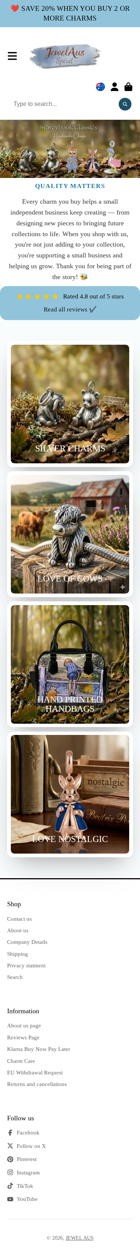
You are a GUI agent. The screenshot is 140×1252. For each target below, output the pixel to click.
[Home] (65, 56)
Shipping (17, 954)
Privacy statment (26, 965)
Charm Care (21, 1061)
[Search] (125, 104)
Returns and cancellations (37, 1084)
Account (114, 86)
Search (15, 977)
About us (17, 930)
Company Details (27, 942)
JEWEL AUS (80, 1238)
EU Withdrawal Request (35, 1072)
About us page (24, 1025)
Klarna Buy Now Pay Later (38, 1049)
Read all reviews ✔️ (70, 309)
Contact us (19, 918)
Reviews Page (23, 1037)
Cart (128, 86)
